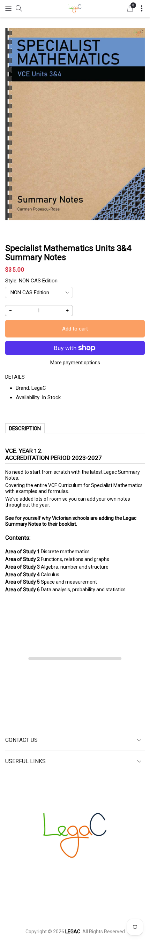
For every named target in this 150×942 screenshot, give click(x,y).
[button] (8, 8)
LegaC (38, 388)
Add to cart (75, 329)
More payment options (75, 362)
